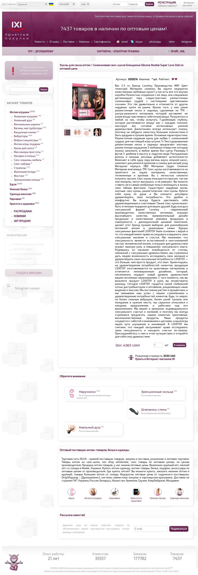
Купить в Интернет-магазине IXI (155, 358)
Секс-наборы (22, 164)
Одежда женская (20, 194)
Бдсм (13, 184)
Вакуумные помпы (25, 132)
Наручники (87, 391)
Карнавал (15, 198)
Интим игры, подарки (27, 144)
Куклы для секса (24, 148)
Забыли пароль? (167, 5)
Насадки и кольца (24, 156)
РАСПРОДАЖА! (23, 211)
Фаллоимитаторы (25, 171)
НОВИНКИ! (20, 216)
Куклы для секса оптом (75, 65)
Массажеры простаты (27, 152)
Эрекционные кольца (27, 179)
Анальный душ (23, 120)
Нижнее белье (19, 189)
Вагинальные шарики (27, 124)
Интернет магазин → (189, 4)
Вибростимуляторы (26, 140)
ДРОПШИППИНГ (44, 51)
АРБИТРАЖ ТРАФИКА (126, 51)
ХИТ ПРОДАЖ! (22, 220)
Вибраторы (21, 136)
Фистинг (19, 175)
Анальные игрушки (25, 116)
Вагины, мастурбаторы (28, 128)
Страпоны (20, 167)
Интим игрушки (19, 112)
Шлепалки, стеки (153, 409)
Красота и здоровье (22, 203)
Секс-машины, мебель (28, 159)
